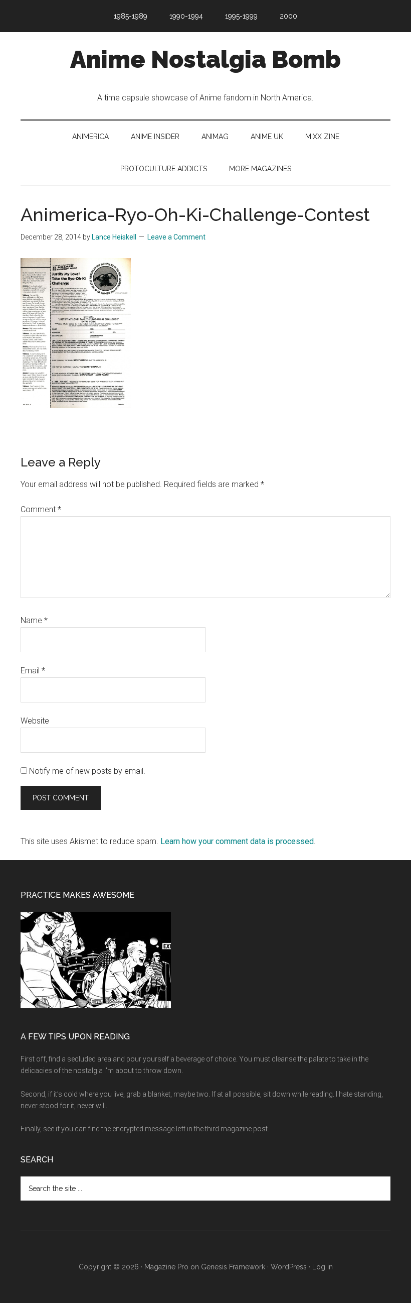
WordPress (289, 1267)
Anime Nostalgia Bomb (205, 59)
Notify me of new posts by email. (87, 771)
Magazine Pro (166, 1267)
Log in (322, 1267)
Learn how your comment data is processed (237, 841)
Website (35, 721)
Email (33, 670)
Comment (41, 509)
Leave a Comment (176, 237)
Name (34, 620)
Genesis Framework (233, 1267)
